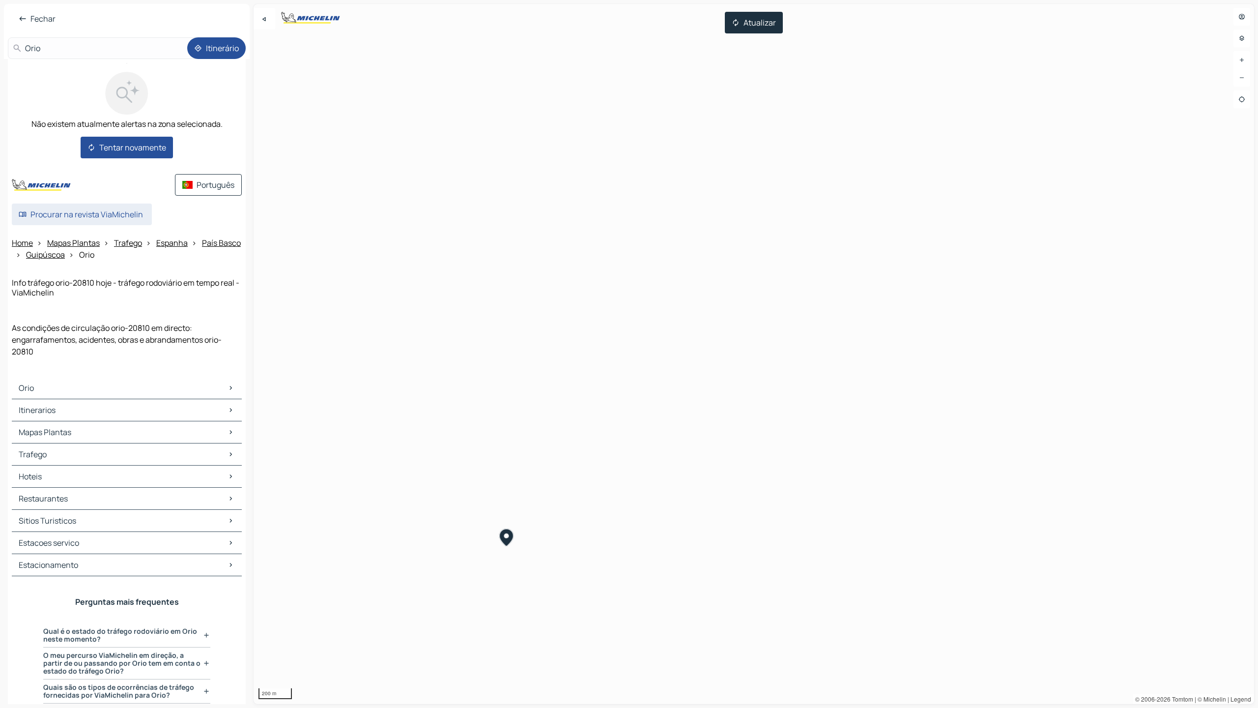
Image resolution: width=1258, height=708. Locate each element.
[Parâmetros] (1241, 38)
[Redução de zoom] (1241, 78)
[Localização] (1241, 99)
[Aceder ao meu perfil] (1241, 17)
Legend (1240, 699)
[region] (754, 354)
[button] (506, 539)
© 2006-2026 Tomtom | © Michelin (1180, 699)
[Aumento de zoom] (1241, 60)
